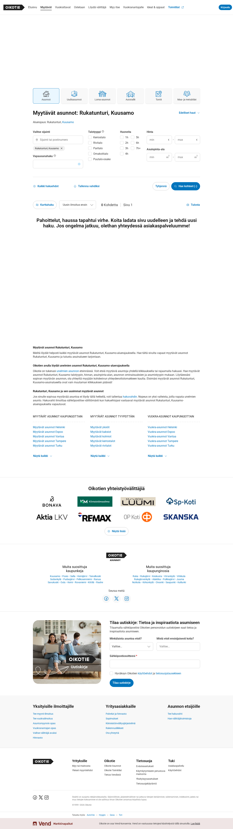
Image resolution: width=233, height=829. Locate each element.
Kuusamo (68, 122)
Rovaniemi (80, 582)
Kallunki (182, 582)
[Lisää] (79, 164)
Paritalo (98, 148)
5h (137, 137)
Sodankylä (55, 579)
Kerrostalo (99, 137)
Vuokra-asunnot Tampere (163, 441)
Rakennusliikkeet (114, 728)
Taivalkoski (95, 576)
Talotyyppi (94, 132)
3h (126, 148)
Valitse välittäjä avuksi (44, 733)
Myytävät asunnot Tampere (49, 441)
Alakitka (156, 579)
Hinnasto (38, 737)
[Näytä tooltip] (54, 156)
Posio (65, 576)
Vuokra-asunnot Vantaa (162, 436)
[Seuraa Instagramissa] (126, 598)
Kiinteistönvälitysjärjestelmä (120, 723)
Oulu (63, 582)
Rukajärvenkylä (142, 579)
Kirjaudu (225, 7)
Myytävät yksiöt (100, 427)
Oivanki (160, 582)
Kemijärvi (82, 576)
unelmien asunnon (68, 371)
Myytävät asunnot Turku (47, 445)
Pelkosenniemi (84, 579)
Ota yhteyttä (112, 733)
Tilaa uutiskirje (122, 682)
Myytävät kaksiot (100, 431)
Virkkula (181, 576)
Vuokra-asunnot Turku (161, 445)
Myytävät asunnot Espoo (48, 431)
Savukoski (53, 582)
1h (126, 137)
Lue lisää (195, 823)
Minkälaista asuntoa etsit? (126, 638)
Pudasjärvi (69, 579)
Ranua (97, 579)
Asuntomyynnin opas (44, 723)
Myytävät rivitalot (100, 445)
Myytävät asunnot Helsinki (49, 427)
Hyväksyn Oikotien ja (148, 673)
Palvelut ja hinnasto (116, 713)
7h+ (138, 148)
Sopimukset (112, 718)
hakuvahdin (130, 396)
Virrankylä (169, 576)
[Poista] (61, 148)
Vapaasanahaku (43, 156)
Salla (72, 576)
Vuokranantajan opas (44, 728)
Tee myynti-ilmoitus (43, 713)
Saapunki (171, 582)
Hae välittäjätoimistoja (180, 718)
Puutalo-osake (102, 159)
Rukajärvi (145, 576)
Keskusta (157, 576)
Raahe (99, 582)
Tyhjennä (161, 186)
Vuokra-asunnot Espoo (161, 431)
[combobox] (58, 140)
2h (126, 142)
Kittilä (91, 582)
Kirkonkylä (148, 582)
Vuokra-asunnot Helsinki (162, 427)
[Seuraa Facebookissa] (106, 598)
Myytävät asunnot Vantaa (48, 436)
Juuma (180, 579)
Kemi (70, 582)
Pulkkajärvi (168, 579)
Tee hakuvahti (175, 713)
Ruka (135, 576)
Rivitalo (97, 142)
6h (137, 142)
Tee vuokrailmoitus (43, 718)
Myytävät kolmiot (100, 436)
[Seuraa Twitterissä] (116, 598)
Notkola (136, 582)
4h (126, 153)
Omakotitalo (100, 153)
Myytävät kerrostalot (102, 441)
